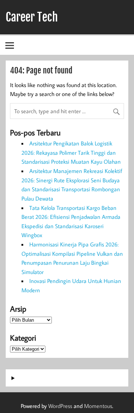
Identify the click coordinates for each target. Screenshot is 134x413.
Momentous (98, 405)
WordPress (60, 405)
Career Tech (32, 17)
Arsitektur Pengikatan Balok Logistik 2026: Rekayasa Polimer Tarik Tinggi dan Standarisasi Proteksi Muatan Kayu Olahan (71, 152)
